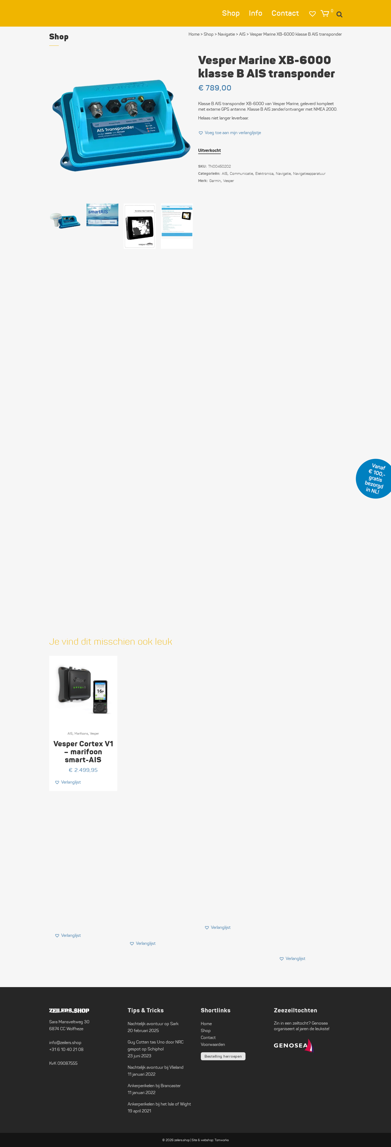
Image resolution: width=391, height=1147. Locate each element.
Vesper (228, 181)
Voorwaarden (213, 1044)
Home (194, 34)
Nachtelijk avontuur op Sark (153, 1023)
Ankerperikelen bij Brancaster (154, 1085)
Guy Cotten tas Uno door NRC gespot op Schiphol (156, 1045)
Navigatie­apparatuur (309, 173)
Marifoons (81, 733)
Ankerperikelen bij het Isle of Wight (159, 1104)
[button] (229, 132)
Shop (209, 34)
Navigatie (226, 34)
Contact (208, 1037)
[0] (325, 13)
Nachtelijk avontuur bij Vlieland (156, 1067)
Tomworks (222, 1140)
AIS (224, 173)
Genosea (320, 1023)
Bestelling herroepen (223, 1056)
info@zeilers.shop (65, 1042)
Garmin (215, 181)
